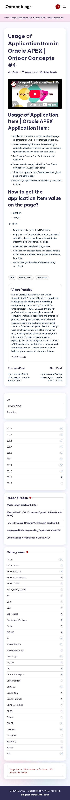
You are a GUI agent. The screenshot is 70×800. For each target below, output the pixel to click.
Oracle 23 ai (12, 693)
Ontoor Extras (13, 680)
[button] (18, 357)
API (8, 595)
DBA (9, 607)
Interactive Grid (14, 644)
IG (8, 638)
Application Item (25, 277)
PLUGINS (11, 729)
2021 (9, 459)
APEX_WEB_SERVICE (17, 589)
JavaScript (12, 656)
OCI (8, 400)
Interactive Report (15, 650)
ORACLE (11, 686)
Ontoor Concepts (50, 72)
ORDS (9, 711)
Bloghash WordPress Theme (35, 794)
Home (6, 18)
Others (10, 717)
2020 (9, 465)
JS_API (10, 662)
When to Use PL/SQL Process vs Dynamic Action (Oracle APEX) (34, 514)
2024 (9, 440)
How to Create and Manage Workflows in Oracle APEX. (33, 523)
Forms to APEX (14, 406)
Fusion (10, 626)
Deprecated (12, 613)
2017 (9, 471)
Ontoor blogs (19, 6)
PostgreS (11, 735)
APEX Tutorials (14, 571)
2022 (9, 452)
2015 (9, 483)
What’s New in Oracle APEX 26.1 (22, 505)
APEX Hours (13, 565)
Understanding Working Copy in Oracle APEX (28, 537)
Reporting (11, 412)
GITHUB (10, 632)
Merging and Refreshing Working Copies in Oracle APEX (34, 530)
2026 (9, 428)
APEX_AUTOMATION (17, 577)
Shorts (10, 747)
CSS (9, 601)
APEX (12, 277)
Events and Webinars (17, 620)
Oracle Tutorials (14, 699)
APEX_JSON (13, 583)
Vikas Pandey (42, 277)
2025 (9, 434)
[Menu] (64, 7)
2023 (9, 446)
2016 (9, 477)
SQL (9, 753)
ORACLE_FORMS (15, 705)
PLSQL (10, 723)
